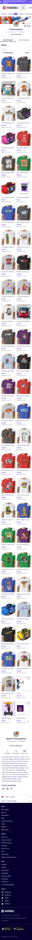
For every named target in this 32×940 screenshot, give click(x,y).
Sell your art (5, 848)
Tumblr (6, 901)
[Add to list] (13, 58)
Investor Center (6, 840)
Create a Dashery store (8, 857)
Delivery (4, 864)
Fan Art (3, 812)
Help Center (5, 870)
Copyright (4, 879)
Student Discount (7, 821)
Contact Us (5, 882)
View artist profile (16, 34)
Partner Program (6, 843)
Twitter (6, 898)
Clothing (12, 14)
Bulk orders (5, 829)
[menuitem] (3, 13)
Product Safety (6, 876)
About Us (4, 837)
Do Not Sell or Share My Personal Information (13, 918)
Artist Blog (4, 854)
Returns (3, 867)
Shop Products (8, 40)
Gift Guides (5, 809)
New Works (5, 815)
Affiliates (4, 845)
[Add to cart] (28, 721)
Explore (3, 14)
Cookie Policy (5, 920)
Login (3, 824)
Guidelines (4, 873)
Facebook (7, 895)
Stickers (21, 14)
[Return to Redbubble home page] (10, 7)
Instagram (7, 892)
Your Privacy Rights (7, 884)
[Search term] (23, 7)
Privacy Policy (16, 915)
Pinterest (7, 904)
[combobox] (23, 7)
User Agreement (5, 915)
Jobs (3, 851)
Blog (2, 818)
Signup (3, 827)
